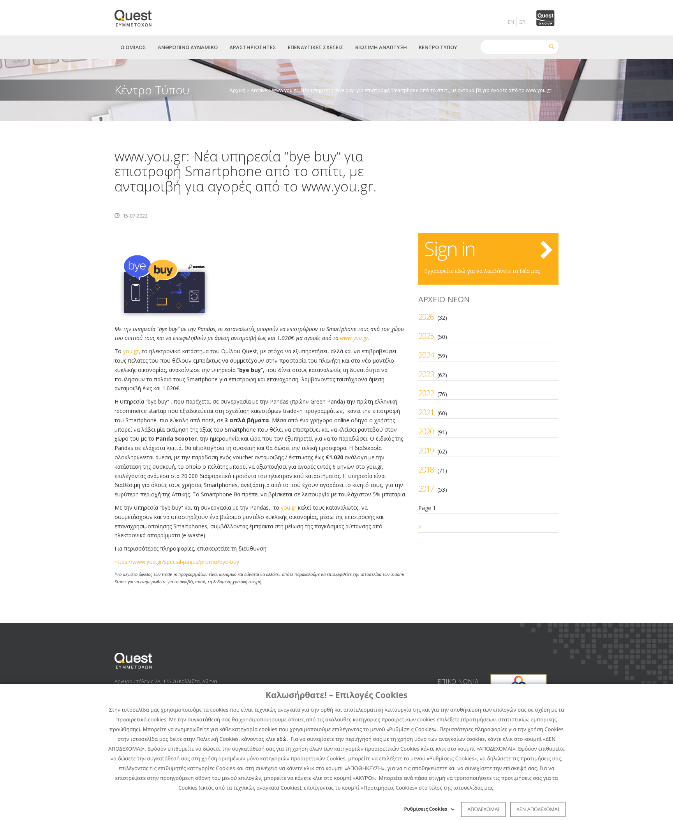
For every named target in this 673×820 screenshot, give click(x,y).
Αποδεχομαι (483, 809)
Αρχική (237, 90)
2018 (426, 469)
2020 (426, 431)
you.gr (131, 351)
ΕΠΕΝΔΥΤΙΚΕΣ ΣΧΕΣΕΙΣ (316, 47)
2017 (426, 488)
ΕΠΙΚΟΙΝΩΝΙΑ (458, 681)
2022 (426, 393)
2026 (426, 317)
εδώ (282, 738)
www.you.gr (354, 338)
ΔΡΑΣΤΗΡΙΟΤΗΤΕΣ (252, 47)
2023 (426, 374)
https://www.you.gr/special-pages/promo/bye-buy (177, 561)
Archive (259, 90)
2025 (426, 336)
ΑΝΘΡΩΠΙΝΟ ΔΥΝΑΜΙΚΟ (188, 47)
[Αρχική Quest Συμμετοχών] (138, 15)
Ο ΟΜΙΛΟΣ (133, 47)
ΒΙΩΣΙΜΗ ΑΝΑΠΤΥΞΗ (381, 47)
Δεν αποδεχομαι (537, 809)
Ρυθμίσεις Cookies (425, 809)
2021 (426, 412)
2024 (426, 355)
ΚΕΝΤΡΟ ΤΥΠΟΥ (438, 47)
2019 (426, 450)
